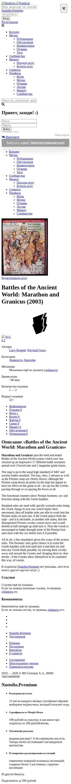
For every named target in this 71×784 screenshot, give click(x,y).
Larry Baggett (17, 350)
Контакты (15, 650)
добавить (51, 370)
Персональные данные (23, 663)
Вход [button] (6, 18)
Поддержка (16, 646)
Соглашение (17, 659)
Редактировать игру (14, 278)
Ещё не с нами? (35, 142)
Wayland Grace (36, 350)
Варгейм (29, 360)
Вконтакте (12, 137)
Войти (6, 129)
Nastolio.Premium (28, 566)
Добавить (11, 14)
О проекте (15, 653)
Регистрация (10, 22)
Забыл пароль (62, 134)
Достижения (17, 636)
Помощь (14, 643)
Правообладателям (21, 666)
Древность (16, 360)
